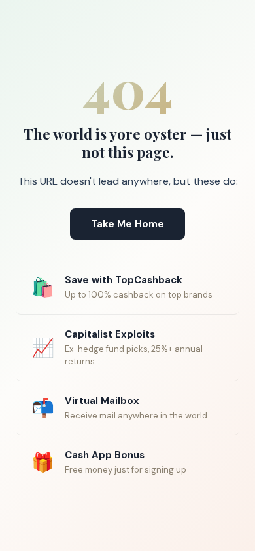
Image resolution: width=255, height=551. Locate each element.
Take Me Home (127, 223)
